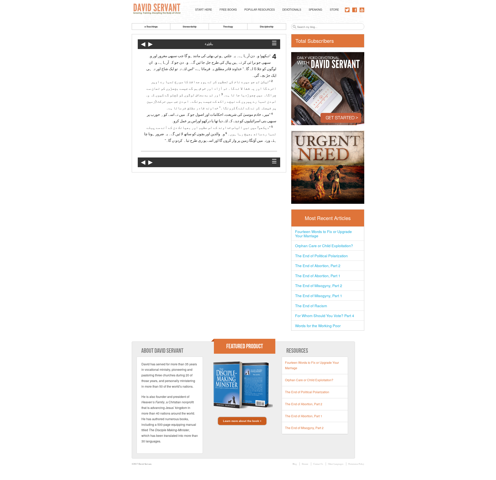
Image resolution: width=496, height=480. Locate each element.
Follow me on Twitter (347, 10)
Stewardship (189, 26)
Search (294, 26)
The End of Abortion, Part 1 (317, 275)
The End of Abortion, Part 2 (317, 265)
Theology (228, 26)
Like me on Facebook (354, 10)
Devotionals (291, 9)
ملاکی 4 (209, 44)
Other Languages (335, 463)
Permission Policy (356, 463)
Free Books (228, 9)
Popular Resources (259, 9)
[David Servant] (157, 9)
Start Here (203, 9)
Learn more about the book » (242, 420)
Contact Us (318, 463)
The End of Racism (311, 305)
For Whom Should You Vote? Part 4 (324, 315)
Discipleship (266, 26)
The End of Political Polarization (321, 255)
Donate (305, 463)
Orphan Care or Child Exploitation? (324, 245)
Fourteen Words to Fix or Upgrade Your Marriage (323, 233)
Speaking (315, 9)
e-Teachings (151, 26)
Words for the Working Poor (318, 325)
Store (334, 9)
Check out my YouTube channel (362, 10)
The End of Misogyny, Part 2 (318, 285)
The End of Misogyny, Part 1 (318, 295)
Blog (295, 463)
